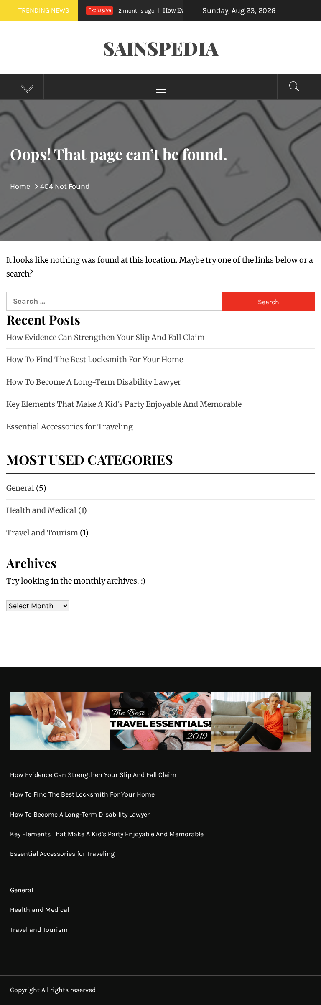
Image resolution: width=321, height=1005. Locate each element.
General (20, 488)
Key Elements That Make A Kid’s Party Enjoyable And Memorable (124, 404)
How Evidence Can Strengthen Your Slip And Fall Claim (105, 337)
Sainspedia (160, 48)
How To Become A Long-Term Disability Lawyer (93, 382)
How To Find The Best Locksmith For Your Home (94, 359)
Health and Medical (41, 510)
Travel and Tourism (42, 533)
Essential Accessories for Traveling (69, 426)
